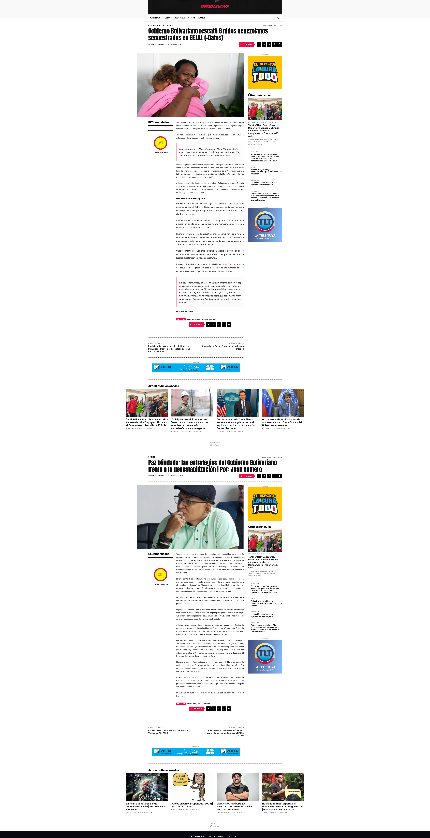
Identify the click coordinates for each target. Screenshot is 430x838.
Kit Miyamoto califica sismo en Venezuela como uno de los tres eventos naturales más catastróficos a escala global (265, 157)
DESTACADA (167, 25)
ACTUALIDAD (154, 25)
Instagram (219, 836)
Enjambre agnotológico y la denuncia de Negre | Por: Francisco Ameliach (266, 172)
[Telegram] (279, 44)
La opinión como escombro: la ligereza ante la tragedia (264, 184)
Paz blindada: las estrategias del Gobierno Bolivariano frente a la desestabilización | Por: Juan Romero (169, 349)
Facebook (199, 836)
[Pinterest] (269, 44)
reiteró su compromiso (233, 264)
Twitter (237, 836)
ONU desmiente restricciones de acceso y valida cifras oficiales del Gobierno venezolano (282, 422)
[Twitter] (264, 44)
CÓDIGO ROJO (255, 180)
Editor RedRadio (157, 44)
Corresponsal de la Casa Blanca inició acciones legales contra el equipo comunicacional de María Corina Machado (265, 196)
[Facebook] (259, 44)
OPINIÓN (253, 167)
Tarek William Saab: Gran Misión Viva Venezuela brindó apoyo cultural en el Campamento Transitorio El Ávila (263, 130)
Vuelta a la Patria (208, 319)
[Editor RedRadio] (160, 143)
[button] (278, 17)
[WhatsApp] (274, 44)
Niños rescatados (193, 319)
